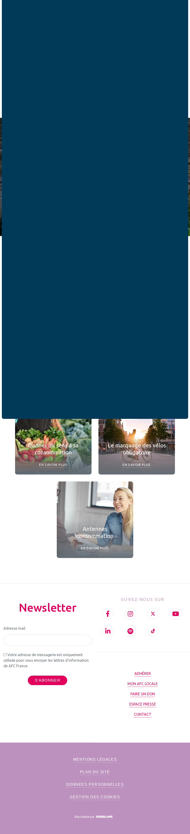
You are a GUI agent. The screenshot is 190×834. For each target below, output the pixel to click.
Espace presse (142, 704)
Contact (142, 714)
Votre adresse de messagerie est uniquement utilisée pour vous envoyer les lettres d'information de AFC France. (46, 660)
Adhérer (142, 673)
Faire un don (142, 694)
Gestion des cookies (95, 797)
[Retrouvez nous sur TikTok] (153, 631)
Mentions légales (95, 759)
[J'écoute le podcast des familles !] (130, 631)
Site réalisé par (84, 816)
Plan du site (95, 772)
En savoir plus (53, 465)
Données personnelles (95, 784)
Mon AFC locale (142, 684)
